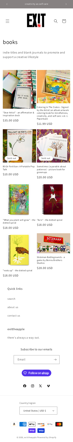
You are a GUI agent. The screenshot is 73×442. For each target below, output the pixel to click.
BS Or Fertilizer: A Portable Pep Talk (19, 168)
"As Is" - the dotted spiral (49, 219)
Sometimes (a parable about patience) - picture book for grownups (51, 169)
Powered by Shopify (47, 437)
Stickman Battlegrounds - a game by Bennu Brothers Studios (51, 260)
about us (12, 307)
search (11, 298)
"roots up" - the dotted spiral (17, 270)
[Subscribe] (55, 359)
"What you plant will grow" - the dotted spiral (19, 221)
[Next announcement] (66, 4)
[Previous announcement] (7, 4)
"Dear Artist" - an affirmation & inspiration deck (18, 114)
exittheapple (30, 437)
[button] (7, 21)
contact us (13, 315)
